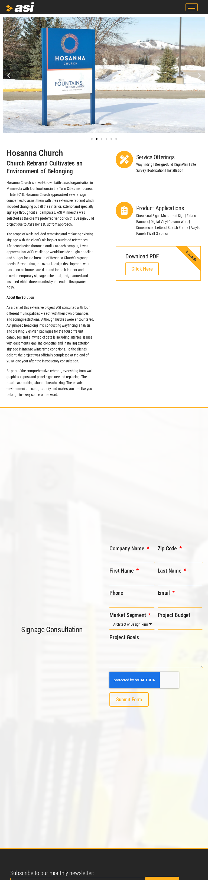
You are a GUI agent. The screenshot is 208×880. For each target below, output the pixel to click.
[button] (8, 75)
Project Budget (174, 615)
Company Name (127, 548)
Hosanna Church (34, 153)
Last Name (170, 570)
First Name (122, 570)
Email (164, 593)
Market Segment (128, 615)
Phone (116, 593)
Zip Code (168, 548)
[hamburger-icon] (192, 7)
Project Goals (124, 637)
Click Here (142, 269)
